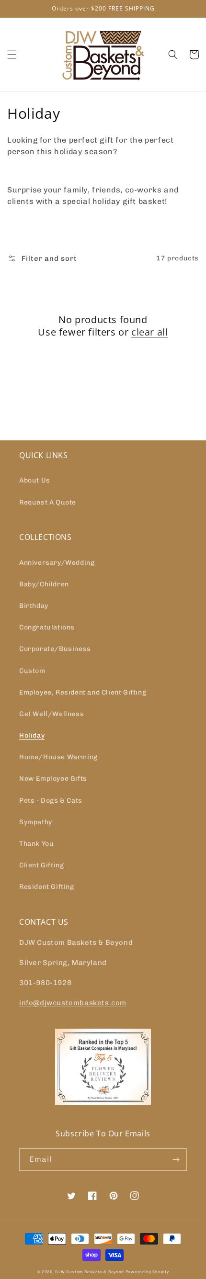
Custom (32, 671)
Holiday (32, 735)
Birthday (33, 606)
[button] (12, 54)
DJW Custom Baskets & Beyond (89, 1271)
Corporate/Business (55, 649)
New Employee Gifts (53, 778)
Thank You (36, 844)
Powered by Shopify (147, 1271)
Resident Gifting (46, 887)
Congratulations (47, 627)
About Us (34, 480)
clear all (149, 332)
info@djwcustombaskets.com (72, 1003)
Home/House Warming (58, 757)
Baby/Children (44, 584)
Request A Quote (47, 502)
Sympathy (35, 822)
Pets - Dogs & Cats (50, 801)
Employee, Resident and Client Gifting (82, 692)
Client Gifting (41, 865)
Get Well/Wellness (51, 714)
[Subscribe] (175, 1159)
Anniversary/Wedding (56, 563)
